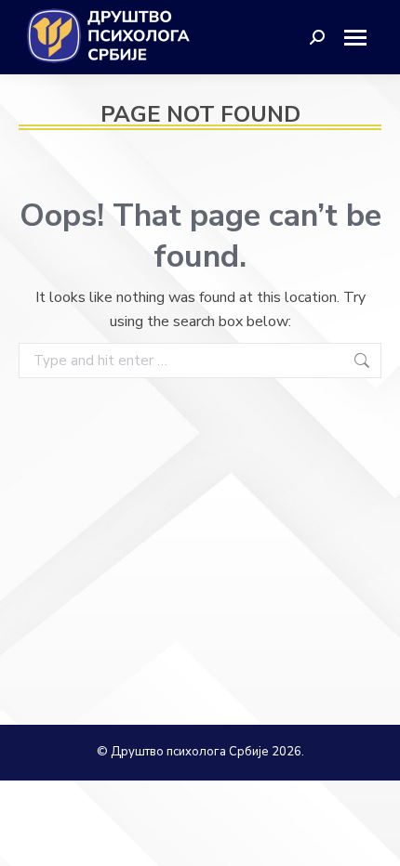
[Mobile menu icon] (362, 37)
